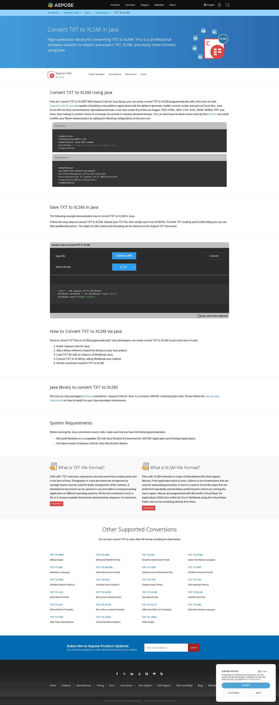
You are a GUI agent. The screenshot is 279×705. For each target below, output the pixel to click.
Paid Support (164, 685)
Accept (246, 685)
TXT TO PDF (194, 567)
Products (115, 5)
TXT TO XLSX (195, 592)
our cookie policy (253, 679)
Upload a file (124, 255)
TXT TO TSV (194, 579)
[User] (219, 5)
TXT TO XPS (56, 617)
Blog (200, 685)
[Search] (227, 5)
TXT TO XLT (56, 604)
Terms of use (163, 701)
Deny (258, 693)
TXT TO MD (56, 567)
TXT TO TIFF (149, 579)
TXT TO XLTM (103, 604)
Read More (57, 503)
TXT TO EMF (103, 555)
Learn (143, 74)
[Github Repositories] (154, 674)
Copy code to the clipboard (213, 316)
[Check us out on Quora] (147, 674)
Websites (159, 5)
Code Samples (97, 74)
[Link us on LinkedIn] (132, 674)
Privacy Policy (150, 701)
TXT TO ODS (149, 567)
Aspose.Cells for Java (62, 105)
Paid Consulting (184, 685)
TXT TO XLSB (103, 592)
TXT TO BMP (57, 555)
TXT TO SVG (102, 579)
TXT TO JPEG (149, 617)
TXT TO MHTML (104, 567)
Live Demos (114, 74)
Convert (213, 256)
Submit (193, 647)
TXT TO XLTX (149, 604)
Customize (233, 693)
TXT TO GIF (148, 555)
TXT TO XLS (56, 592)
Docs (112, 685)
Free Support (145, 685)
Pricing (100, 685)
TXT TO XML (195, 604)
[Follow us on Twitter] (125, 674)
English (211, 5)
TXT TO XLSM (149, 592)
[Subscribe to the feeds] (162, 674)
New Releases (83, 685)
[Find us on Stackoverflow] (139, 674)
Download (130, 74)
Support (145, 5)
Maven (212, 114)
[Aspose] (60, 5)
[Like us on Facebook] (117, 674)
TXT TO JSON (103, 617)
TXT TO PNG (57, 579)
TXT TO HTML (195, 555)
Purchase (130, 5)
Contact (173, 701)
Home (53, 685)
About (173, 5)
